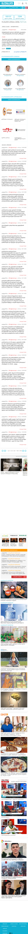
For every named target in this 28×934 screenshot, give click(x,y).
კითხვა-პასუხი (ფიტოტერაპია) (9, 550)
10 (20, 450)
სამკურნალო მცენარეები (14, 570)
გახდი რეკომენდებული (14, 59)
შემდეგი (23, 451)
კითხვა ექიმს (15, 7)
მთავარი (5, 923)
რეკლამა (14, 926)
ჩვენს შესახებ (4, 926)
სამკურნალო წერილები (14, 553)
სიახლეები (3, 7)
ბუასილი (8, 48)
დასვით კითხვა (18, 576)
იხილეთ (23, 158)
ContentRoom (21, 456)
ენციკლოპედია (23, 923)
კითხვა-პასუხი (14, 923)
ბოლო (25, 451)
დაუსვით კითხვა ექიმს (14, 22)
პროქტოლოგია (12, 29)
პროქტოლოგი (7, 75)
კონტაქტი (23, 926)
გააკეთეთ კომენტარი (20, 52)
